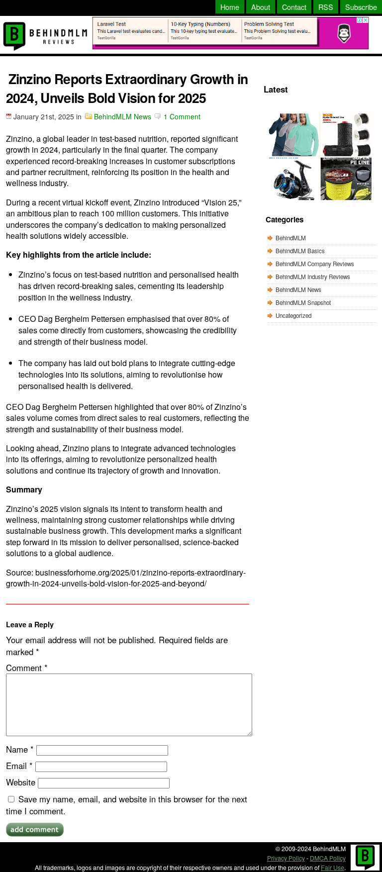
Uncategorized (293, 315)
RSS (325, 6)
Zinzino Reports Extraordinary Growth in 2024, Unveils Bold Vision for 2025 (127, 88)
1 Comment (182, 116)
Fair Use (332, 867)
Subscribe (361, 6)
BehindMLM (291, 238)
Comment (27, 668)
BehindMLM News (122, 116)
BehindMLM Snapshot (303, 302)
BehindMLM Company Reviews (315, 264)
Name (20, 749)
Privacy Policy (286, 858)
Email (19, 766)
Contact (294, 6)
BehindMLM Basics (300, 251)
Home (229, 6)
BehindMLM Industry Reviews (313, 277)
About (260, 6)
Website (20, 782)
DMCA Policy (328, 858)
